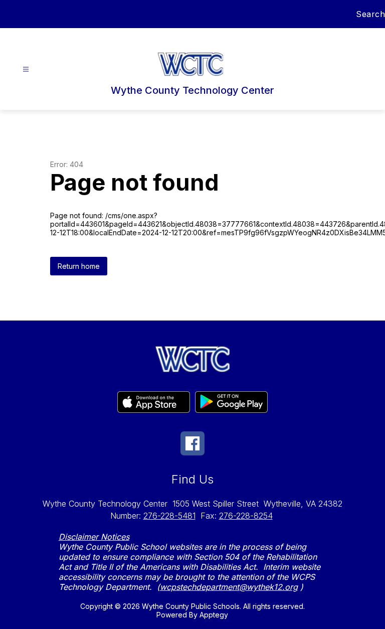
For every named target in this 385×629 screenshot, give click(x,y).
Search (370, 14)
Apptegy (214, 614)
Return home (79, 266)
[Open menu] (26, 69)
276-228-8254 (246, 516)
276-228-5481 (169, 516)
